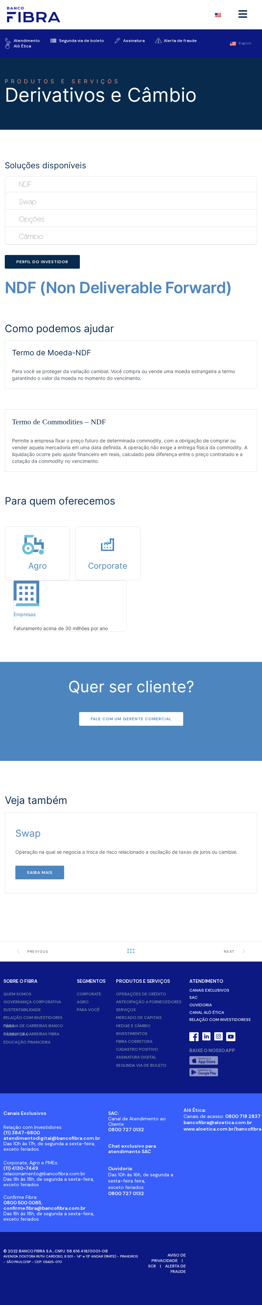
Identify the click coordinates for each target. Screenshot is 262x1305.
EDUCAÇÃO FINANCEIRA (26, 1042)
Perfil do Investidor (42, 262)
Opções (32, 219)
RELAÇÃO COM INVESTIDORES (32, 1017)
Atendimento (206, 981)
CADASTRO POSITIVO (137, 1049)
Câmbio (31, 236)
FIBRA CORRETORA (134, 1041)
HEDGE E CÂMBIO (133, 1026)
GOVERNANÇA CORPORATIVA (32, 1002)
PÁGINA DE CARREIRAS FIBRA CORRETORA (31, 1034)
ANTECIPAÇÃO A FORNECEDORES (148, 1002)
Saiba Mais (40, 872)
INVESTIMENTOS (131, 1033)
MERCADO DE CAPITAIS (139, 1017)
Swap (28, 202)
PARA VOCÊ (88, 1009)
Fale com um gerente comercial (131, 719)
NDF (25, 184)
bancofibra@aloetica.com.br (218, 1122)
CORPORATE (89, 994)
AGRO (83, 1002)
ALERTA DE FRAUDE (175, 1268)
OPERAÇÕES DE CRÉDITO (141, 994)
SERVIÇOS (126, 1009)
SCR (152, 1266)
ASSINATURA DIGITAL (136, 1057)
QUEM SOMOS (17, 994)
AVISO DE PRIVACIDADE (168, 1257)
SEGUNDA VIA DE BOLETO (141, 1065)
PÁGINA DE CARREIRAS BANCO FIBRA (33, 1026)
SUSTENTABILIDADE (22, 1009)
